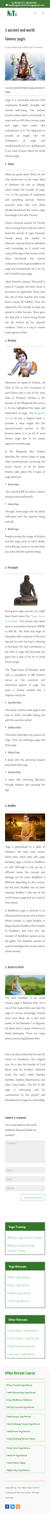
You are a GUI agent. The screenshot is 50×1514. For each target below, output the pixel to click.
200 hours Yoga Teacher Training (24, 1237)
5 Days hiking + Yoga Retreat (22, 1330)
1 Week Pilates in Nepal (16, 1462)
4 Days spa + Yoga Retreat (21, 1354)
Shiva (8, 194)
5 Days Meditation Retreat (21, 1346)
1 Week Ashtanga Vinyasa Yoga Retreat (23, 1423)
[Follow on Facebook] (7, 1506)
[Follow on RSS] (18, 1506)
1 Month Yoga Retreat (18, 1277)
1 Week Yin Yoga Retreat (17, 1455)
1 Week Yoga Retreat (18, 1301)
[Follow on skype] (12, 1506)
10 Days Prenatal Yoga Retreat (19, 1385)
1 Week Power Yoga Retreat (18, 1431)
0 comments (37, 47)
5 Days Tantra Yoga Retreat (18, 1448)
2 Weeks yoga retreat (18, 1293)
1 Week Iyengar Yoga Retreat (19, 1416)
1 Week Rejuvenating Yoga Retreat (21, 1392)
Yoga (30, 47)
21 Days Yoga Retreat (18, 1285)
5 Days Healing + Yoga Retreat (23, 1338)
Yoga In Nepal (12, 47)
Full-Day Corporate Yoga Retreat (20, 1407)
